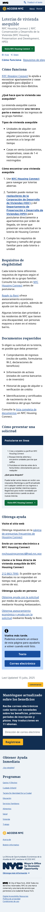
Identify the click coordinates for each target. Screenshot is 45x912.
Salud (5, 814)
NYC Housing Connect (15, 76)
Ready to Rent (10, 295)
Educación (7, 798)
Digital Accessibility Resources (15, 896)
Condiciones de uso (11, 901)
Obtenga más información (15, 873)
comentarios (35, 684)
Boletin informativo (11, 845)
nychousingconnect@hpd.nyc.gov (22, 553)
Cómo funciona (11, 60)
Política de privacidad (11, 899)
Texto (22, 654)
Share (16, 55)
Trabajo (6, 824)
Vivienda (6, 819)
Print (7, 55)
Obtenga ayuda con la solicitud (20, 597)
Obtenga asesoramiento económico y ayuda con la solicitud (17, 614)
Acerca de (7, 839)
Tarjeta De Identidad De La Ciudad (17, 793)
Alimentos (7, 808)
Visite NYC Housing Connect (17, 49)
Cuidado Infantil (9, 788)
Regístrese (13, 742)
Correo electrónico (22, 663)
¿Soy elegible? (9, 767)
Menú (32, 8)
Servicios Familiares (11, 803)
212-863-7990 (10, 573)
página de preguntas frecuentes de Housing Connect (21, 533)
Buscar (39, 8)
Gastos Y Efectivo (10, 782)
